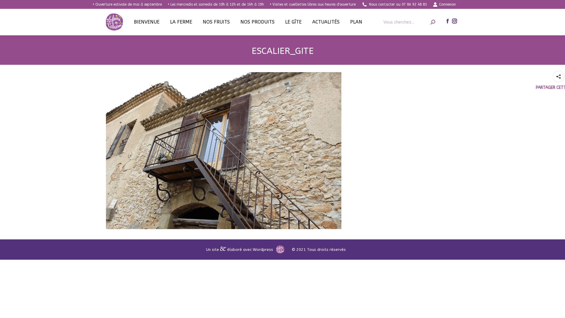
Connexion (447, 4)
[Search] (433, 22)
